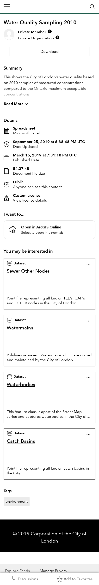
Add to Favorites (78, 579)
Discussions (28, 579)
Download (49, 51)
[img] (49, 31)
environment (17, 501)
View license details (30, 200)
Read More (14, 103)
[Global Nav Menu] (6, 6)
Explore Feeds (17, 570)
